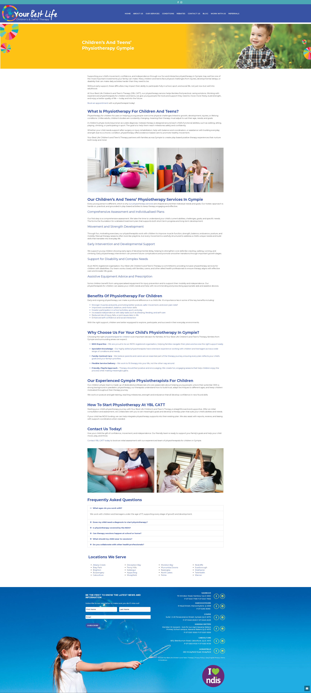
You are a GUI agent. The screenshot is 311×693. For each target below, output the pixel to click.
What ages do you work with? (107, 508)
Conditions (168, 13)
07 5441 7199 (192, 599)
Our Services (153, 13)
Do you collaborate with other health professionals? (118, 544)
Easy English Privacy (213, 658)
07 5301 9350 (192, 632)
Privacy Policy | (200, 658)
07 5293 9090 (204, 609)
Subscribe (92, 625)
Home (128, 13)
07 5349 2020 (191, 620)
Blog (205, 13)
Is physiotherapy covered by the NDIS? (112, 528)
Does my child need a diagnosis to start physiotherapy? (120, 522)
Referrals (233, 13)
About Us (138, 13)
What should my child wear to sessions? (112, 539)
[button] (155, 508)
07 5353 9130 (192, 644)
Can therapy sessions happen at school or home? (117, 533)
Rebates (181, 13)
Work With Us (218, 13)
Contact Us (194, 13)
